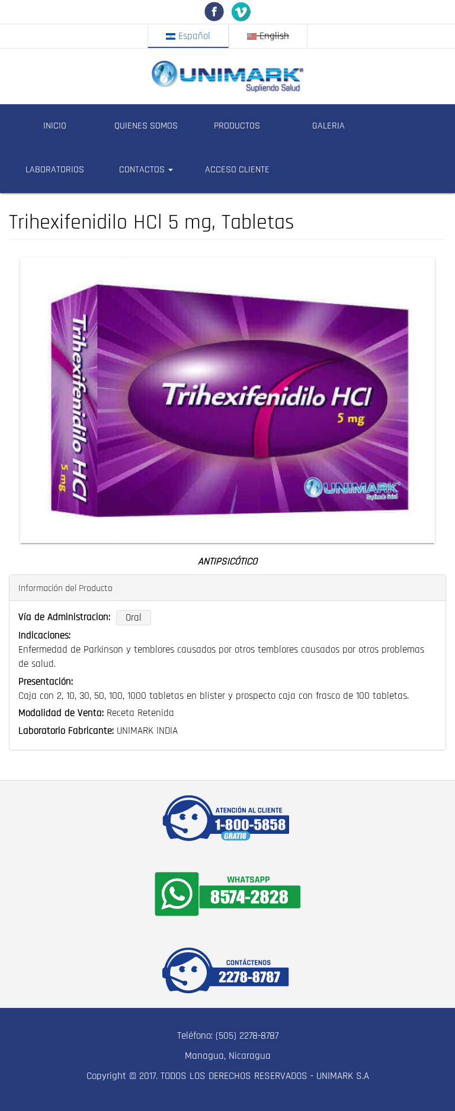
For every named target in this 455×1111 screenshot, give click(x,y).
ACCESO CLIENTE (237, 169)
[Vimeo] (241, 11)
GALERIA (328, 126)
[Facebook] (214, 11)
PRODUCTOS (237, 126)
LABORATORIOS (54, 169)
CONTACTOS (143, 169)
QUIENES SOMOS (146, 126)
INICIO (54, 126)
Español (192, 36)
